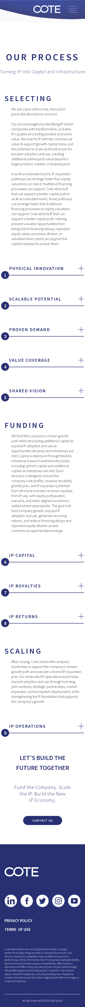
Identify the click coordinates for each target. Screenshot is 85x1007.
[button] (73, 9)
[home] (46, 9)
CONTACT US (42, 820)
